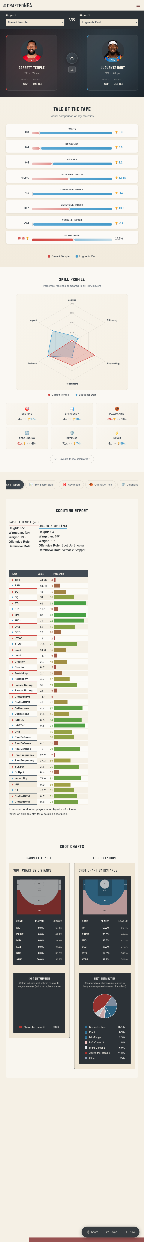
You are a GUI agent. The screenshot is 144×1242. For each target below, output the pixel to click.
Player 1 (11, 15)
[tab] (41, 484)
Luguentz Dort (87, 256)
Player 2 (85, 15)
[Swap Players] (72, 69)
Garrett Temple (61, 256)
